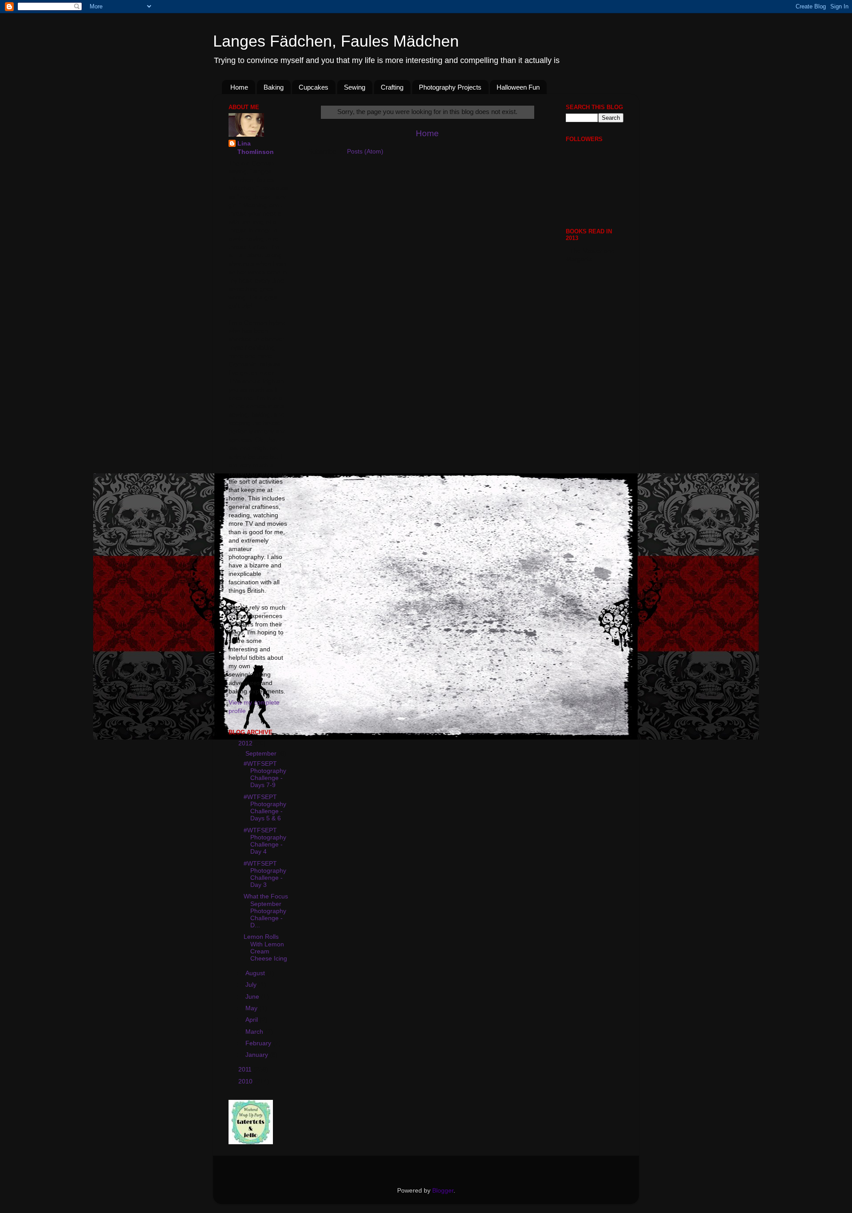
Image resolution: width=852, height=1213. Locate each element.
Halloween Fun (518, 87)
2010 (246, 1081)
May (252, 1008)
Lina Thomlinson (255, 147)
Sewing (354, 87)
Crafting (392, 87)
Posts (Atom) (365, 151)
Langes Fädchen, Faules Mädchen (336, 41)
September (261, 753)
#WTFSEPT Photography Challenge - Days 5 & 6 (265, 808)
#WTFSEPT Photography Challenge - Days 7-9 (265, 774)
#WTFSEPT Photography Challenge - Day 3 (265, 874)
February (259, 1043)
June (253, 996)
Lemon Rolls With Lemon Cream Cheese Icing (265, 947)
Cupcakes (313, 87)
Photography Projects (450, 87)
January (257, 1055)
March (255, 1031)
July (251, 984)
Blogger (443, 1190)
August (256, 973)
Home (239, 87)
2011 (245, 1069)
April (252, 1019)
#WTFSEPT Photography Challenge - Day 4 (265, 841)
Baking (274, 87)
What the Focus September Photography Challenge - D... (266, 911)
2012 (246, 743)
